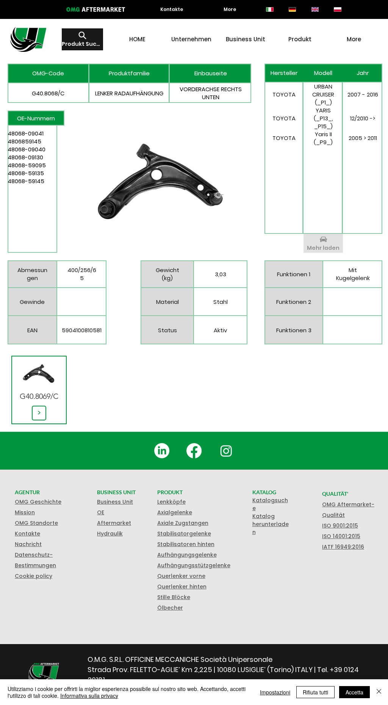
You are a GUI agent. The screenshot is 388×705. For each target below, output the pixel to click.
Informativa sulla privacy (89, 695)
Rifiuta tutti (315, 692)
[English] (315, 9)
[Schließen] (378, 692)
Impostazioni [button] (275, 692)
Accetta (354, 692)
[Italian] (270, 9)
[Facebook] (194, 450)
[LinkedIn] (161, 450)
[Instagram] (226, 450)
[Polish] (337, 9)
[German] (292, 9)
